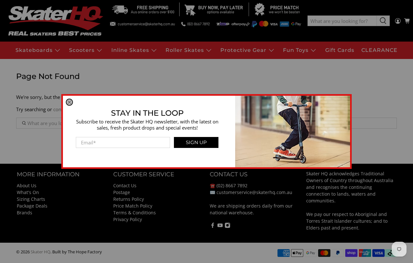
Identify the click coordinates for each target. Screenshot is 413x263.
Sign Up (196, 142)
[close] (69, 102)
